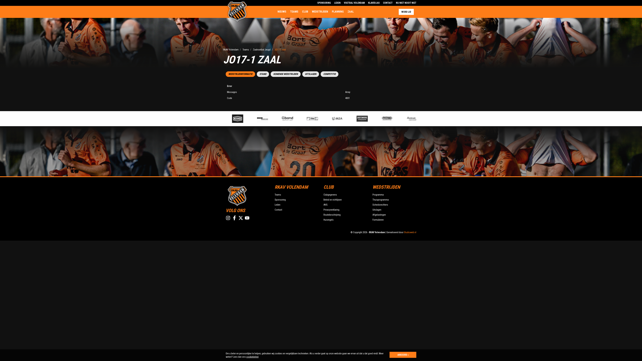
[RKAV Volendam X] (240, 218)
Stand (262, 74)
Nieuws (282, 11)
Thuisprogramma (380, 199)
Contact (388, 3)
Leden (337, 3)
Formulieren (378, 219)
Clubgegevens (330, 194)
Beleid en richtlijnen (333, 199)
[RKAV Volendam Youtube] (247, 218)
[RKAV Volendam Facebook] (234, 218)
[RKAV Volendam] (248, 195)
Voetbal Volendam (354, 3)
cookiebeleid (252, 356)
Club (305, 11)
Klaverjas (374, 3)
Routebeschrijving (332, 214)
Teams (294, 11)
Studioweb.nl (410, 232)
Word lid (406, 12)
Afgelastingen (379, 214)
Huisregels (329, 219)
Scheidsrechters (380, 204)
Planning (338, 11)
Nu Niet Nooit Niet (406, 3)
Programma (378, 194)
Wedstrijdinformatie (240, 74)
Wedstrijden (320, 11)
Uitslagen (310, 74)
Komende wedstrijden (285, 74)
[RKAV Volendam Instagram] (228, 218)
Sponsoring (324, 3)
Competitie (329, 74)
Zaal (351, 11)
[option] (239, 118)
